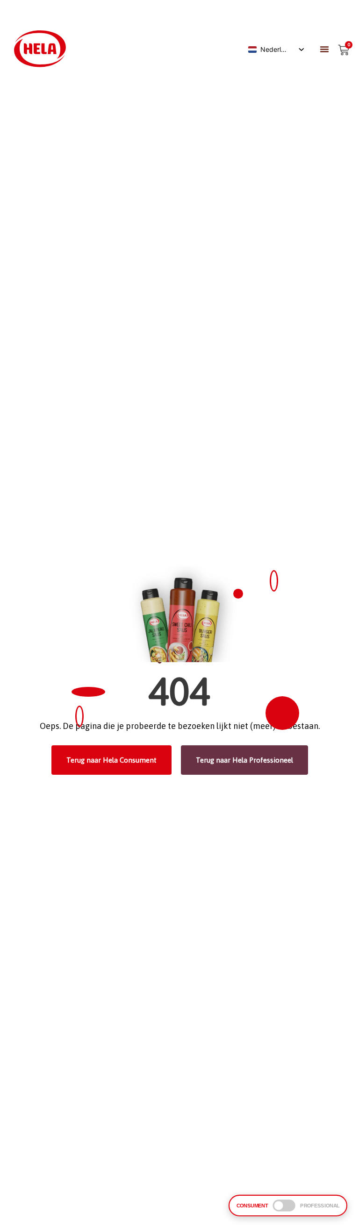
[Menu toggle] (324, 49)
